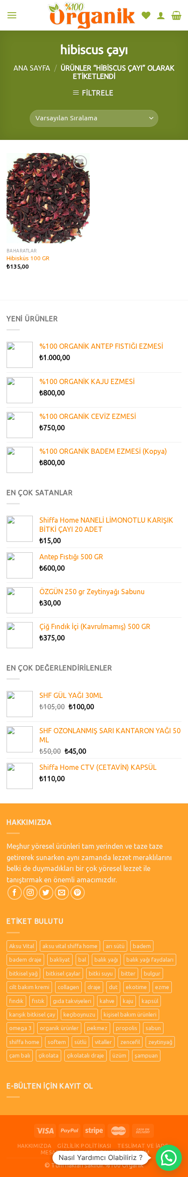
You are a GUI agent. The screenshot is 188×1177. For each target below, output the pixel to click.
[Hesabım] (161, 15)
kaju (128, 1001)
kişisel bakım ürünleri (130, 1014)
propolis (126, 1028)
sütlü (80, 1042)
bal (82, 959)
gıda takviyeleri (72, 1001)
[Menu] (12, 15)
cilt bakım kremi (29, 987)
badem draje (25, 959)
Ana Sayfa (32, 68)
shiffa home (24, 1042)
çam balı (19, 1055)
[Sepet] (176, 15)
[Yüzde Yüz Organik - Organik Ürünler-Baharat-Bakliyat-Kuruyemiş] (91, 15)
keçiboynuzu (79, 1014)
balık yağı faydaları (150, 959)
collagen (68, 987)
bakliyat (60, 959)
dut (113, 987)
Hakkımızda (34, 1146)
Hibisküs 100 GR (28, 258)
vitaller (103, 1042)
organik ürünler (59, 1028)
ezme (162, 987)
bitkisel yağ (23, 973)
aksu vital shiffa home (69, 946)
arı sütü (115, 946)
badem (142, 946)
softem (57, 1042)
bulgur (152, 973)
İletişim (138, 1152)
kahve (107, 1001)
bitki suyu (101, 973)
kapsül (150, 1001)
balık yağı (106, 959)
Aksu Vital (21, 946)
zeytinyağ (160, 1042)
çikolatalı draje (85, 1055)
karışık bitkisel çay (32, 1014)
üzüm (119, 1055)
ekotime (136, 987)
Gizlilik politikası (84, 1146)
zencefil (130, 1042)
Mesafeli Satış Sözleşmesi (80, 1152)
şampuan (146, 1055)
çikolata (48, 1055)
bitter (128, 973)
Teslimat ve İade (142, 1146)
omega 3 (20, 1028)
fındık (16, 1001)
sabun (153, 1028)
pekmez (97, 1028)
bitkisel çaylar (63, 973)
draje (94, 987)
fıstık (38, 1001)
